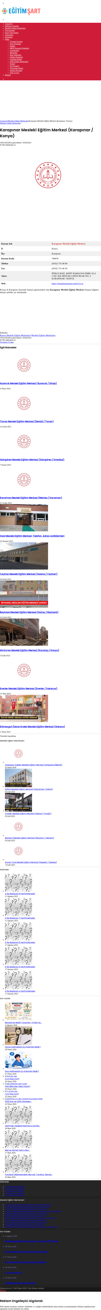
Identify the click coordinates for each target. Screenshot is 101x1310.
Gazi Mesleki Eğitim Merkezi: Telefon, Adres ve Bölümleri (32, 536)
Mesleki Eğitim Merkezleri (15, 28)
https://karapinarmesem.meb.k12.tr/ (68, 283)
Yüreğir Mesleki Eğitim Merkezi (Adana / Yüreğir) (28, 813)
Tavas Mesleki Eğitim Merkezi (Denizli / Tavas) (27, 421)
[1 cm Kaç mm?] (11, 1091)
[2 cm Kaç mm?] (11, 1076)
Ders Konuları (15, 44)
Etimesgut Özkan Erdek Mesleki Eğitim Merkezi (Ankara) (32, 726)
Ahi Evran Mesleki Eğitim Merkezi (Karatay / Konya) (29, 650)
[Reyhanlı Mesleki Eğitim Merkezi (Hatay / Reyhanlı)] (24, 607)
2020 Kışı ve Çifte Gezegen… (18, 1101)
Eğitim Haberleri (16, 57)
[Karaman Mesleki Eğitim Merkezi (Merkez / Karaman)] (24, 493)
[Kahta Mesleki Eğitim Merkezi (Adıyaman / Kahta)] (18, 786)
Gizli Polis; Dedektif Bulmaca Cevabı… (22, 1125)
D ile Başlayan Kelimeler (15, 1195)
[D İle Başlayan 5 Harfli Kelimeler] (18, 964)
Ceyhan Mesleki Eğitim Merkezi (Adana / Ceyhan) (29, 574)
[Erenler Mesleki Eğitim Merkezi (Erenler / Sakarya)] (24, 683)
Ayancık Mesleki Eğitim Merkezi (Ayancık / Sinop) (28, 383)
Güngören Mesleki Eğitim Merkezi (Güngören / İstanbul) (32, 459)
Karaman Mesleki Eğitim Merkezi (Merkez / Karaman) (31, 497)
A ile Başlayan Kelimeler (14, 1186)
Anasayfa (8, 24)
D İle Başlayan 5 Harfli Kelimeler (20, 966)
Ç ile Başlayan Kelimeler (14, 1193)
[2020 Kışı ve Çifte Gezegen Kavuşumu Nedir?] (23, 1099)
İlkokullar (13, 53)
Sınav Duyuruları (11, 33)
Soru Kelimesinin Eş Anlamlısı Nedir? (22, 1071)
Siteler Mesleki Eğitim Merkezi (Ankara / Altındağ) (25, 1216)
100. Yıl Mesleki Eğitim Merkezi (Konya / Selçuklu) (25, 1220)
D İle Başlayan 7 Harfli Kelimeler (20, 918)
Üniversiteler (10, 30)
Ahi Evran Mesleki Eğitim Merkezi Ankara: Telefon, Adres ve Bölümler (33, 1211)
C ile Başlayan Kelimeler (14, 1191)
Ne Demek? (14, 66)
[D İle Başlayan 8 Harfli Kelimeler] (18, 891)
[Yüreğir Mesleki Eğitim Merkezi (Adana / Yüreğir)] (18, 811)
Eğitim (12, 46)
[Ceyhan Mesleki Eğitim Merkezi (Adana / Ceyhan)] (24, 569)
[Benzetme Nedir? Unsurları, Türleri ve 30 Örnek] (18, 1020)
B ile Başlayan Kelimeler (14, 1189)
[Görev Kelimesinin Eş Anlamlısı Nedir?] (18, 1044)
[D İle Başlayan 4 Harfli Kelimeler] (18, 988)
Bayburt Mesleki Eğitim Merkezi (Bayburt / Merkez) (29, 838)
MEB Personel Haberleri (19, 48)
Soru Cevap (14, 73)
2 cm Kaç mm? (12, 1078)
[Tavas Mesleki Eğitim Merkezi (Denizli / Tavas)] (24, 416)
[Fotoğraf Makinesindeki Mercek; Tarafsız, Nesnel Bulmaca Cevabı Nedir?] (18, 1172)
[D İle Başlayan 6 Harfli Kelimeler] (18, 940)
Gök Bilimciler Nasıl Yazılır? (17, 1086)
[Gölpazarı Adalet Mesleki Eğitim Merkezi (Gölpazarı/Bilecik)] (18, 762)
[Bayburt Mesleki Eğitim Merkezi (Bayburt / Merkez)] (18, 835)
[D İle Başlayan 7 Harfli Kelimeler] (18, 915)
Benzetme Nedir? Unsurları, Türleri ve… (23, 1022)
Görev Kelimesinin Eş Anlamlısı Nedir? (23, 1047)
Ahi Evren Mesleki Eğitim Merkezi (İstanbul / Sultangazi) (27, 1207)
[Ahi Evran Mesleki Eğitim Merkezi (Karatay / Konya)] (24, 645)
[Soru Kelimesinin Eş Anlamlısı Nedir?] (18, 1069)
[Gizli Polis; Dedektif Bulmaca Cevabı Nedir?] (18, 1123)
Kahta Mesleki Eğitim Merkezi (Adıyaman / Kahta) (29, 789)
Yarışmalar (9, 35)
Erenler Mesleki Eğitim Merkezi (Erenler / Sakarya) (28, 688)
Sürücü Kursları (16, 70)
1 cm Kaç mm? (12, 1093)
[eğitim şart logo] (21, 15)
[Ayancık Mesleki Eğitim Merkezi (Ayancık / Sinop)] (24, 378)
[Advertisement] (50, 101)
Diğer (7, 39)
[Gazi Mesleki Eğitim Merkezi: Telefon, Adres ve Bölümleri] (24, 531)
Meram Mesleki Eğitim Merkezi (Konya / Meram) (24, 1225)
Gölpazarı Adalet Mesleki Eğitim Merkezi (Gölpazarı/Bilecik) (33, 764)
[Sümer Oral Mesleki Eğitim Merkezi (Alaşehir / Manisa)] (18, 860)
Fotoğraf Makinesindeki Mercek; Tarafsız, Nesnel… (28, 1174)
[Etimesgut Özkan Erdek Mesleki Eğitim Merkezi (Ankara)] (24, 721)
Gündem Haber (16, 59)
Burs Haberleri (15, 55)
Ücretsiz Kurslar (16, 42)
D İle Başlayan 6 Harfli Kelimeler (20, 942)
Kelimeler (9, 37)
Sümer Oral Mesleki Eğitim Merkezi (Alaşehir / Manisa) (31, 862)
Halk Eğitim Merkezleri (19, 62)
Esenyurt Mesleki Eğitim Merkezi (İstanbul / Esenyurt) (26, 1222)
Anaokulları (14, 50)
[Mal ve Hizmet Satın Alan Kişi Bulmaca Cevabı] (18, 1147)
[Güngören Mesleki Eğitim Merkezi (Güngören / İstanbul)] (24, 454)
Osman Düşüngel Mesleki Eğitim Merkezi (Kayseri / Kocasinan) (30, 1218)
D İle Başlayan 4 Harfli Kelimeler (20, 991)
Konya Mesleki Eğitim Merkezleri (15, 335)
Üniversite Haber (16, 68)
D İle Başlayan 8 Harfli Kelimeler (20, 893)
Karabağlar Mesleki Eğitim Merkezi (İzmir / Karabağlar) (27, 1213)
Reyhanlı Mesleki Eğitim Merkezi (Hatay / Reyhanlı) (29, 612)
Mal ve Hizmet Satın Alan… (17, 1150)
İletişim (8, 75)
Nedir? (12, 64)
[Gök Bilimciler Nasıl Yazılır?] (16, 1084)
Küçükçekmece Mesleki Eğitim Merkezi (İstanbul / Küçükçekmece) (31, 1227)
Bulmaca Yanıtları (12, 26)
